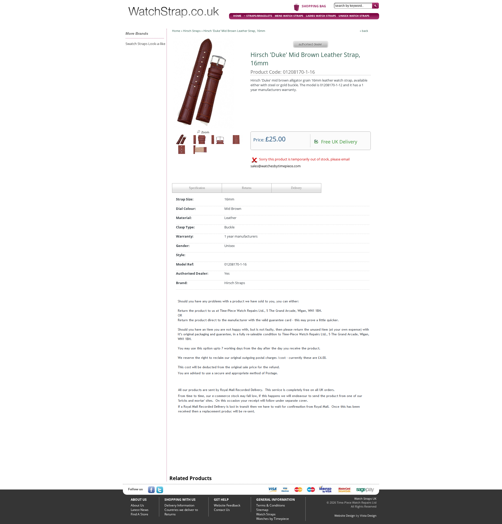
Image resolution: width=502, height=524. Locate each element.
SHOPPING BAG (314, 6)
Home (176, 31)
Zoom (205, 132)
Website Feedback (227, 505)
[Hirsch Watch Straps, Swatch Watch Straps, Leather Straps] (174, 20)
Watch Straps (266, 514)
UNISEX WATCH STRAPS (354, 16)
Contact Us (222, 510)
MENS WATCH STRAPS (289, 16)
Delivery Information (179, 505)
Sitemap (262, 510)
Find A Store (139, 514)
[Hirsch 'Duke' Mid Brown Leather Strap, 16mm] (181, 143)
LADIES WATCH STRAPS (321, 16)
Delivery (296, 188)
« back (364, 31)
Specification (197, 188)
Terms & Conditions (270, 505)
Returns (247, 188)
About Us (137, 505)
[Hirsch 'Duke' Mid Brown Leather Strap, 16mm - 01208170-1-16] (203, 127)
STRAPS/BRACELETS (259, 16)
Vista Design (368, 515)
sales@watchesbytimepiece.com (275, 166)
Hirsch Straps (192, 31)
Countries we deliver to (181, 510)
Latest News (140, 510)
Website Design (344, 515)
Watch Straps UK (365, 498)
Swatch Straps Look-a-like (145, 43)
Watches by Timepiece (272, 518)
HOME (237, 16)
